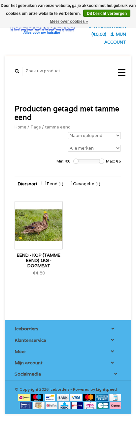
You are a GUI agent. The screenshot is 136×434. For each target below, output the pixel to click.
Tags (35, 127)
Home (20, 127)
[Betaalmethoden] (24, 397)
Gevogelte (86, 184)
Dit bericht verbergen (107, 13)
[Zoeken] (17, 71)
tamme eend (58, 127)
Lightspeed (106, 389)
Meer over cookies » (69, 21)
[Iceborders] (42, 28)
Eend (54, 184)
